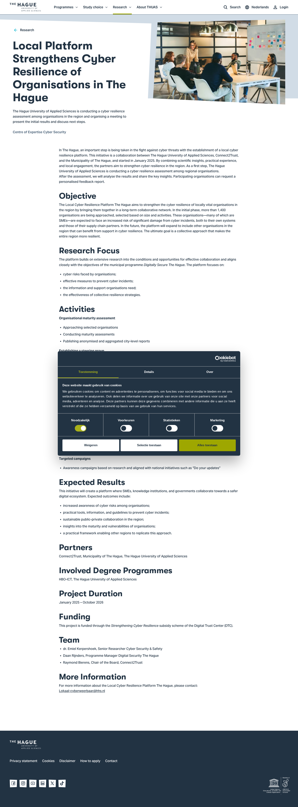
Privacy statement (23, 761)
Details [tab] (149, 372)
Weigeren (91, 445)
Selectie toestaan (149, 445)
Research (120, 9)
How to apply (90, 761)
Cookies (48, 761)
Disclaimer (67, 761)
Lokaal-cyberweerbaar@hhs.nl (82, 691)
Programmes (63, 9)
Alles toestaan (207, 445)
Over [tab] (209, 372)
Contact (111, 761)
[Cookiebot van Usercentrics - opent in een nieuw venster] (218, 359)
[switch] (126, 428)
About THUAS (147, 9)
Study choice (93, 9)
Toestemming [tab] (88, 372)
